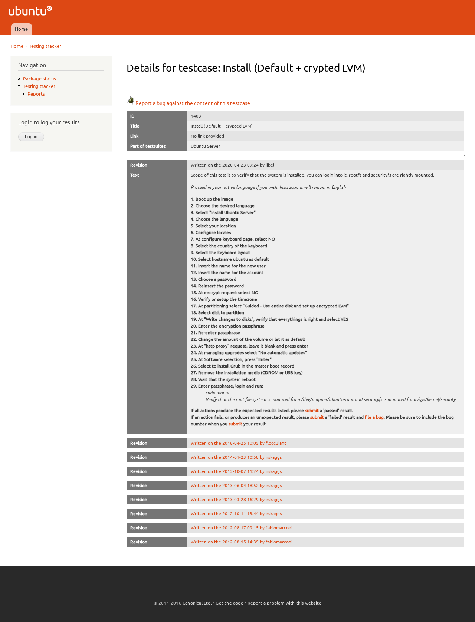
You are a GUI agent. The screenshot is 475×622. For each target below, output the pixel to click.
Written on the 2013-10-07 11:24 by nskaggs (236, 471)
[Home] (31, 11)
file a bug (374, 417)
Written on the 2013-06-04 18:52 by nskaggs (236, 485)
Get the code (229, 602)
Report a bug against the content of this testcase (192, 103)
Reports (36, 93)
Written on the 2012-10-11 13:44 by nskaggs (236, 513)
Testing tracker (45, 46)
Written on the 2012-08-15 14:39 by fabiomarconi (241, 541)
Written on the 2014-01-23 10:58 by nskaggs (236, 457)
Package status (39, 78)
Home (21, 29)
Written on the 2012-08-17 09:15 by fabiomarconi (241, 527)
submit (312, 410)
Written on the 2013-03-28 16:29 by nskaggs (236, 499)
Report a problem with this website (285, 602)
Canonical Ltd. (197, 602)
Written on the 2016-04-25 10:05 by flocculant (238, 443)
